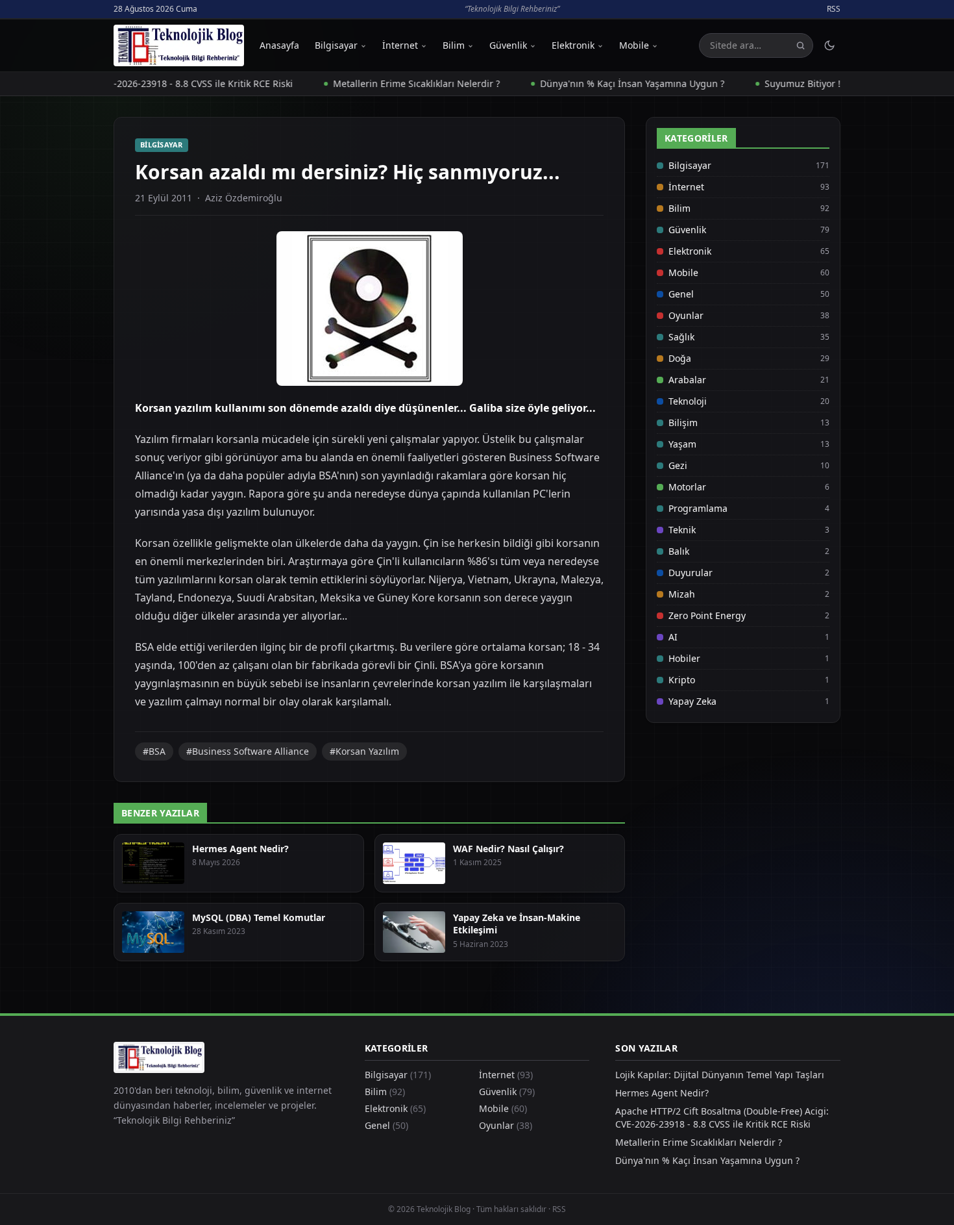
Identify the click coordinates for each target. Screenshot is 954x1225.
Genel (681, 294)
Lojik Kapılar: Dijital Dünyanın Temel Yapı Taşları (719, 1074)
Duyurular (690, 572)
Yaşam (682, 444)
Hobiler (684, 658)
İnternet (400, 45)
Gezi (677, 465)
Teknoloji (687, 401)
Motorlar (687, 487)
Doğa (679, 358)
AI (673, 637)
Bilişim (683, 422)
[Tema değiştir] (829, 45)
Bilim (454, 45)
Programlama (698, 508)
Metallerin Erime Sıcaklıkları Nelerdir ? (387, 83)
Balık (678, 551)
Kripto (681, 680)
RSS (833, 9)
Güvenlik (508, 45)
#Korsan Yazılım (364, 751)
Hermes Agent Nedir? (240, 848)
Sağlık (681, 337)
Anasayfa (279, 45)
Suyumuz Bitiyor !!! (775, 83)
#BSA (154, 751)
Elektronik (573, 45)
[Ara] (800, 46)
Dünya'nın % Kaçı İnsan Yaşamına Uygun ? (603, 83)
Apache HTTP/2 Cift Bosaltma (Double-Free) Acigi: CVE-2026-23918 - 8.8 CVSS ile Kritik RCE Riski (722, 1117)
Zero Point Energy (707, 615)
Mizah (681, 594)
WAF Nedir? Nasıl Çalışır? (508, 848)
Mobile (634, 45)
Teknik (682, 530)
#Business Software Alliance (247, 751)
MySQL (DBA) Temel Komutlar (258, 917)
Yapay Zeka (692, 701)
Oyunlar (685, 315)
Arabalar (687, 379)
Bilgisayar (336, 45)
